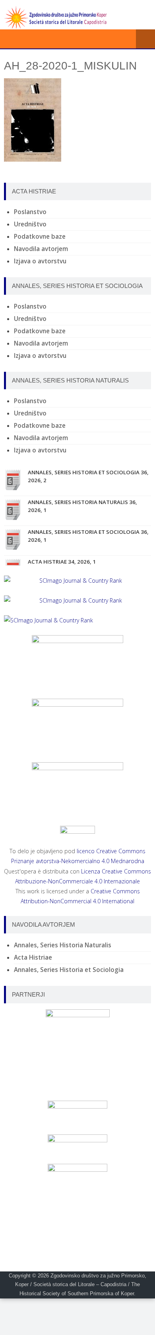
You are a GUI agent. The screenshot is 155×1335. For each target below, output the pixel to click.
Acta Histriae (33, 957)
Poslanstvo (30, 212)
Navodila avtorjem (41, 249)
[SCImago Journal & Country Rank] (77, 580)
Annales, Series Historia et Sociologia (69, 970)
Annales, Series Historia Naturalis (62, 945)
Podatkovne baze (40, 236)
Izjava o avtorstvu (40, 261)
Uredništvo (30, 224)
